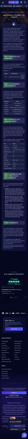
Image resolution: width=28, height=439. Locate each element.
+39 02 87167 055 (20, 389)
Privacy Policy (5, 375)
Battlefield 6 (4, 12)
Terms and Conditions (6, 369)
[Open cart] (21, 2)
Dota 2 (15, 354)
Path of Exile (4, 345)
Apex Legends (17, 345)
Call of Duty (4, 350)
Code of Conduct (5, 378)
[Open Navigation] (25, 2)
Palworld (16, 357)
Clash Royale (17, 350)
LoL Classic (17, 359)
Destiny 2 (4, 343)
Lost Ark (3, 354)
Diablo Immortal (5, 352)
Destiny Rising (17, 343)
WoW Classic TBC (18, 341)
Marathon (4, 357)
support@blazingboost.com (10, 389)
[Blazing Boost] (3, 2)
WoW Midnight (5, 341)
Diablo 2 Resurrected (6, 361)
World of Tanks (17, 348)
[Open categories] (26, 6)
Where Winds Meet (6, 359)
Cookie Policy (5, 373)
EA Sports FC (17, 352)
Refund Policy (5, 371)
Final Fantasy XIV (6, 348)
